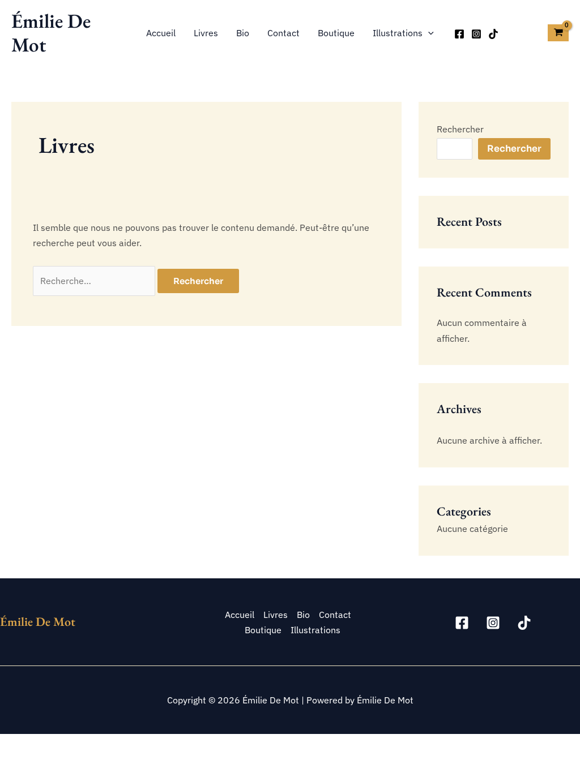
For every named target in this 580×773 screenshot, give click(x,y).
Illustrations (398, 32)
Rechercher (460, 129)
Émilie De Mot (51, 32)
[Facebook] (459, 34)
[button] (428, 32)
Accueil (161, 32)
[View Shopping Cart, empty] (558, 32)
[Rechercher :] (95, 280)
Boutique (336, 32)
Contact (283, 32)
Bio (242, 32)
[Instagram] (476, 34)
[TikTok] (493, 34)
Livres (206, 32)
